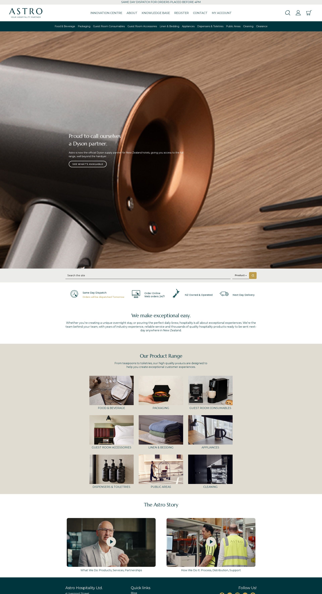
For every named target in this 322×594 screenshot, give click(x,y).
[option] (161, 150)
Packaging (84, 26)
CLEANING (210, 486)
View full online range (87, 160)
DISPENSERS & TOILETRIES (111, 486)
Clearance (261, 26)
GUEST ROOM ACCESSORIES (111, 447)
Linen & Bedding (169, 26)
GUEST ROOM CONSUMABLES (210, 408)
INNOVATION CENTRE (106, 13)
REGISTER (181, 13)
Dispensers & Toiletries (210, 26)
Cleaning (248, 26)
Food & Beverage (65, 26)
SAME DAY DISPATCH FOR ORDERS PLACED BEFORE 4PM (161, 2)
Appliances (188, 26)
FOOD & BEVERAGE (111, 408)
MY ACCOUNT (222, 13)
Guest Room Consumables (109, 26)
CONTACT (200, 13)
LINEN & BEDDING (161, 447)
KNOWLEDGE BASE (156, 13)
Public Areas (233, 26)
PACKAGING (161, 408)
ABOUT (132, 13)
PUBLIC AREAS (161, 486)
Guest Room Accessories (142, 26)
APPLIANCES (210, 447)
